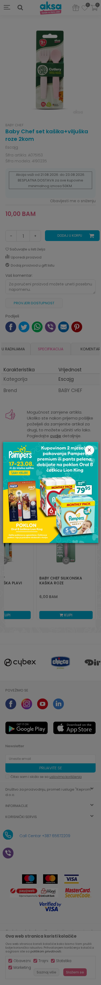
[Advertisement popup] (50, 492)
